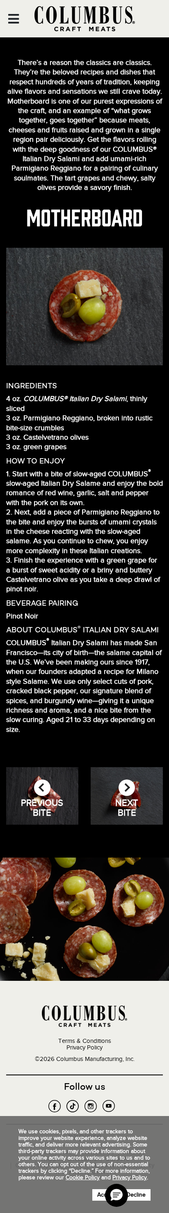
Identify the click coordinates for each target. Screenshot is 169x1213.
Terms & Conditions (84, 1041)
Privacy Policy (84, 1047)
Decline (136, 1195)
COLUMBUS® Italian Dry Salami (74, 398)
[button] (116, 1195)
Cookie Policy (83, 1177)
